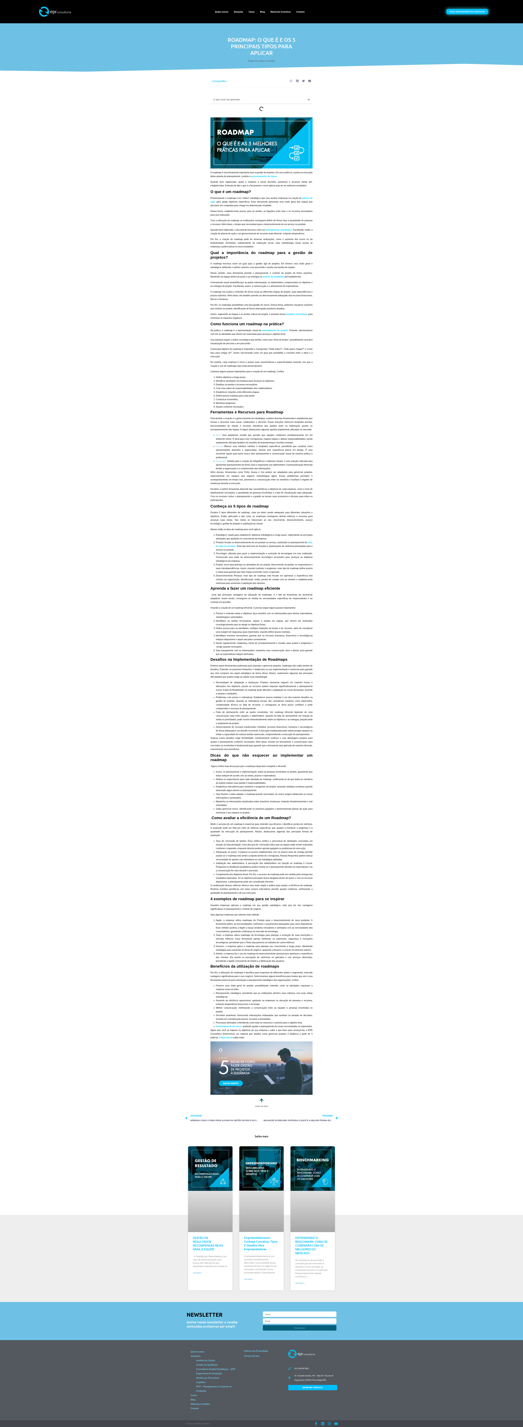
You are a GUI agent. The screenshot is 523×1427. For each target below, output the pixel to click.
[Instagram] (329, 1423)
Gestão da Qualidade (207, 1365)
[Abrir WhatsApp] (516, 1420)
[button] (291, 81)
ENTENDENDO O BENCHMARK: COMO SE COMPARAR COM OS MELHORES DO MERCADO (311, 1245)
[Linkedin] (322, 1423)
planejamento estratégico (279, 230)
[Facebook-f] (316, 1423)
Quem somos (221, 11)
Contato (300, 11)
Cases (252, 11)
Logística (201, 1382)
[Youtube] (336, 1423)
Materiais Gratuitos (280, 11)
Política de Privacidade (256, 1350)
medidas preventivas (297, 314)
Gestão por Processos (207, 1378)
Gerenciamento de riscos (229, 1026)
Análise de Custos (205, 1360)
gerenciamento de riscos (264, 176)
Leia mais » (197, 1273)
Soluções (238, 11)
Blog (262, 11)
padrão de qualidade (273, 277)
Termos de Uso (251, 1355)
